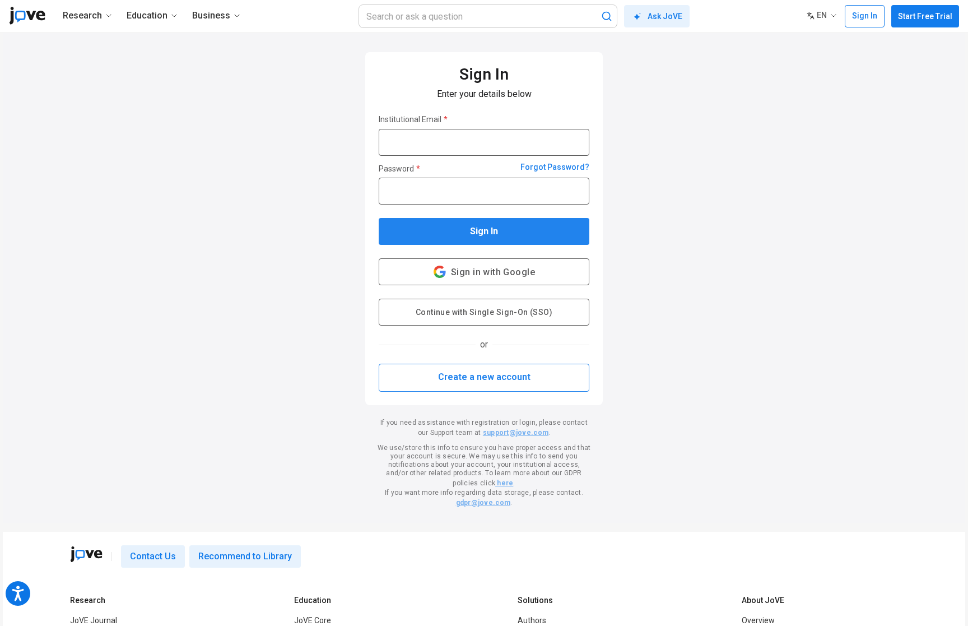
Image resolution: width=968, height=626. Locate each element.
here (504, 483)
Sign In (484, 231)
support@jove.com (515, 433)
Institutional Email (413, 119)
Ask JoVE (665, 16)
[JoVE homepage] (86, 554)
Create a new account (484, 377)
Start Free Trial (925, 16)
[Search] (606, 16)
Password (399, 168)
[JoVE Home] (27, 16)
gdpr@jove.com (483, 503)
